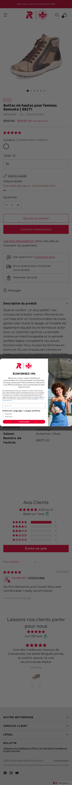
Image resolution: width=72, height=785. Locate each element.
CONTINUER (24, 422)
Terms (10, 400)
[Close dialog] (69, 361)
